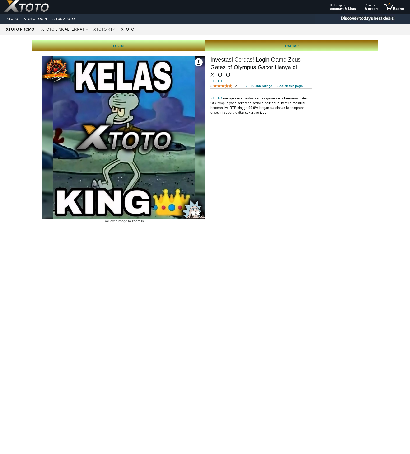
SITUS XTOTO (63, 19)
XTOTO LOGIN (35, 19)
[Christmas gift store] (362, 19)
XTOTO (12, 19)
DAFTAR (292, 46)
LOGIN (118, 46)
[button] (199, 62)
